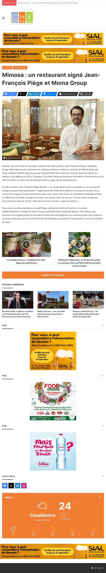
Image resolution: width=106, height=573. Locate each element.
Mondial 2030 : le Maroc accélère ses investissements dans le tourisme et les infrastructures (17, 314)
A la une (7, 68)
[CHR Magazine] (22, 18)
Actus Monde (20, 68)
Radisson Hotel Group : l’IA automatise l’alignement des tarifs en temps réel (86, 314)
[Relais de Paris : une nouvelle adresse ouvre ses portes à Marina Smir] (53, 299)
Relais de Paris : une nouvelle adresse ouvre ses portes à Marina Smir (51, 314)
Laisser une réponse (53, 275)
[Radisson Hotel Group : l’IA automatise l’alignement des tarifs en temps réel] (88, 299)
